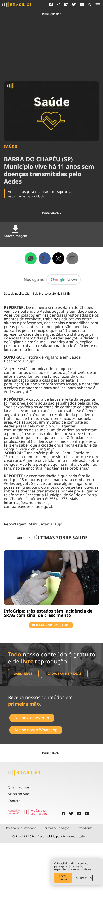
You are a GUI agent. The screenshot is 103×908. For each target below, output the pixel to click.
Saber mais (84, 877)
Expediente (85, 828)
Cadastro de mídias (64, 673)
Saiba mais (23, 673)
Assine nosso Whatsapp (35, 730)
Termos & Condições (57, 828)
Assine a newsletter (32, 717)
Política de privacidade (21, 828)
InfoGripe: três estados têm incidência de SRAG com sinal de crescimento (48, 613)
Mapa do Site (18, 794)
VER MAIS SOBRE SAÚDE (51, 625)
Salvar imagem (15, 236)
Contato (14, 801)
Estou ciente (63, 877)
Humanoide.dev (74, 836)
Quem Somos (18, 787)
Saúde (10, 146)
